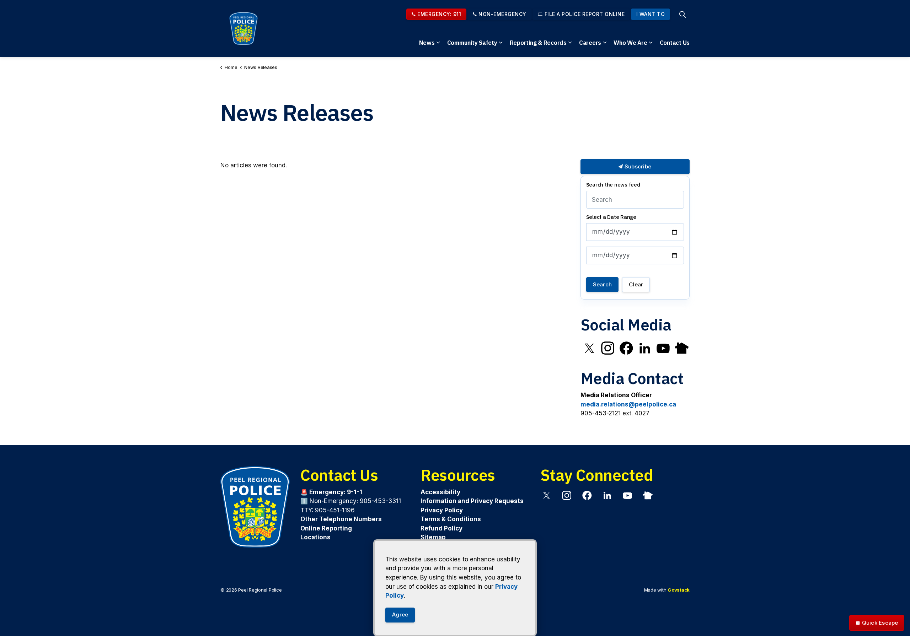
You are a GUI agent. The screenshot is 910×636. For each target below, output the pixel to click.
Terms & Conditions (451, 519)
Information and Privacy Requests (472, 501)
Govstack (679, 590)
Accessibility (440, 491)
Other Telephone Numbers (341, 519)
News (427, 43)
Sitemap (433, 537)
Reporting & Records (538, 43)
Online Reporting (326, 528)
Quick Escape (880, 622)
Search (602, 284)
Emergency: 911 (439, 14)
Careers (590, 43)
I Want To (650, 14)
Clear (636, 284)
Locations (315, 537)
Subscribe (637, 166)
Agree (400, 614)
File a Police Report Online (585, 14)
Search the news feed (613, 185)
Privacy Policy (442, 509)
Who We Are (630, 43)
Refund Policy (441, 528)
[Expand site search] (682, 14)
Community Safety (472, 43)
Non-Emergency (502, 14)
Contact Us (675, 43)
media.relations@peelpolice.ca (628, 404)
